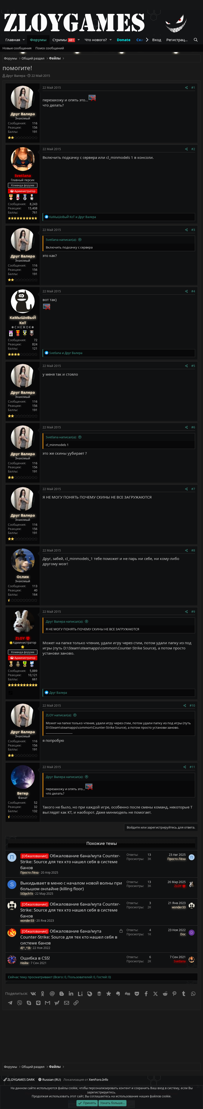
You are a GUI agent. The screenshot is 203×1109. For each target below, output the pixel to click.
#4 (193, 291)
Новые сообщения (16, 48)
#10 (192, 705)
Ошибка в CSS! (35, 958)
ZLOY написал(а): (59, 715)
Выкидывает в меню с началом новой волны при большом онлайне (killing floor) (71, 886)
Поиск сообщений (49, 48)
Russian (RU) (51, 1079)
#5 (193, 366)
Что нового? (96, 39)
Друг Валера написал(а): (64, 621)
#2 (193, 149)
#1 (193, 87)
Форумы (38, 39)
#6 (193, 427)
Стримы (63, 39)
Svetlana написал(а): (61, 239)
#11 (192, 767)
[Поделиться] (186, 88)
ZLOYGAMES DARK (21, 1079)
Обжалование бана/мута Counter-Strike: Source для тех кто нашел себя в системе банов (70, 861)
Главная (12, 39)
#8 (193, 550)
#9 (193, 612)
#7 (193, 489)
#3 (193, 230)
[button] (24, 39)
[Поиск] (196, 39)
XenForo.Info (98, 1079)
